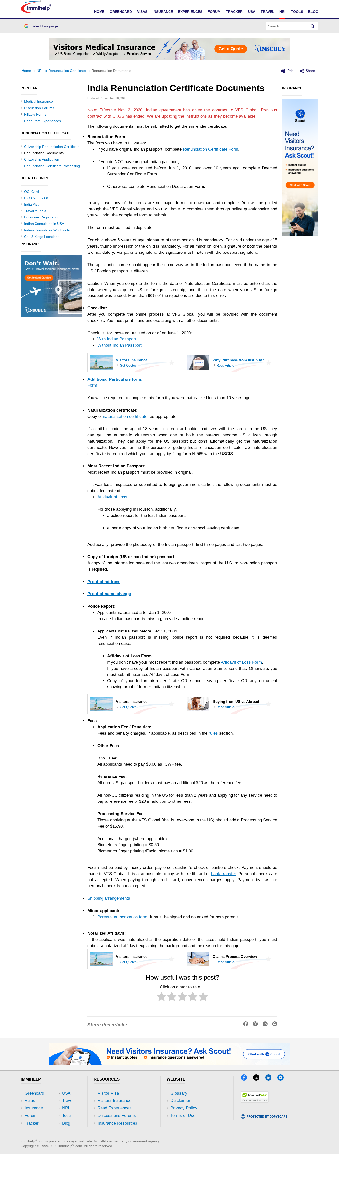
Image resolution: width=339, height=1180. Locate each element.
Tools (297, 12)
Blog (313, 12)
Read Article (225, 365)
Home (99, 12)
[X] (258, 1079)
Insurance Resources (117, 1123)
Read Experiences (115, 1108)
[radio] (161, 997)
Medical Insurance (38, 101)
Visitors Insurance (114, 1100)
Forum (214, 12)
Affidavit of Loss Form (241, 662)
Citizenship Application (41, 159)
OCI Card (31, 192)
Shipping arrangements (108, 898)
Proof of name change (109, 593)
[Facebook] (246, 1079)
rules (213, 733)
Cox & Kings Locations (41, 237)
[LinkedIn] (270, 1079)
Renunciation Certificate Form (210, 149)
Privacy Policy (183, 1108)
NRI (282, 12)
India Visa (31, 204)
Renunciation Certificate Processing (52, 166)
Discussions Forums (117, 1115)
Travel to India (35, 211)
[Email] (282, 1079)
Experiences (190, 12)
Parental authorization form (122, 917)
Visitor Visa (108, 1093)
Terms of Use (182, 1115)
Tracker (234, 12)
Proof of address (103, 581)
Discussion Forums (39, 108)
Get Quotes (128, 365)
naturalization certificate (125, 416)
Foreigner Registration (41, 217)
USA (251, 12)
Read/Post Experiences (42, 121)
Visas (142, 12)
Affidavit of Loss (112, 497)
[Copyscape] (264, 1117)
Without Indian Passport (119, 345)
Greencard (121, 12)
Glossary (178, 1093)
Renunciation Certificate (67, 71)
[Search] (313, 26)
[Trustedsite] (255, 1101)
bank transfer (223, 873)
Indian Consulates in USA (44, 224)
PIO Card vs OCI (37, 198)
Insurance (163, 12)
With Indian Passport (116, 339)
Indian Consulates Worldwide (47, 230)
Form (92, 385)
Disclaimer (180, 1100)
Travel (267, 12)
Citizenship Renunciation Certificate (52, 147)
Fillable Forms (35, 114)
